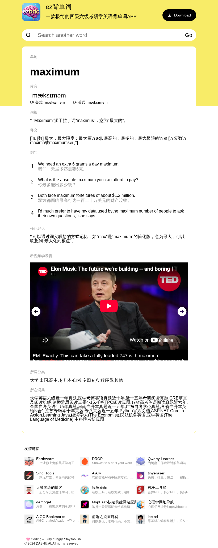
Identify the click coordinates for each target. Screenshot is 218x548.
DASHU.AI (43, 543)
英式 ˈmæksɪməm (93, 102)
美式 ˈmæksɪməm (50, 102)
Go (188, 35)
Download (182, 15)
